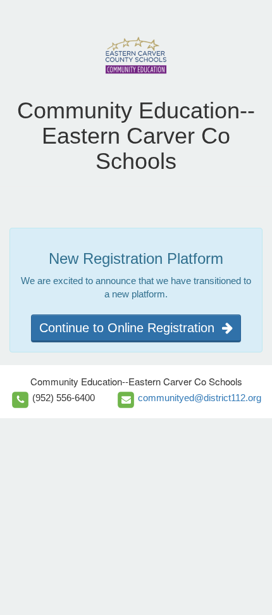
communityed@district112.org (199, 397)
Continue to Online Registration (130, 328)
